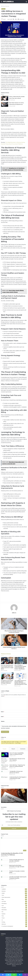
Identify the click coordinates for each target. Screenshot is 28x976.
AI (2, 920)
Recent (13, 748)
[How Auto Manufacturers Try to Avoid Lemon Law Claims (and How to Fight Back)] (7, 660)
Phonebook (4, 903)
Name (2, 711)
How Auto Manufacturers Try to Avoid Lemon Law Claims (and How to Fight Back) (7, 667)
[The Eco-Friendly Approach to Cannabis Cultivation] (4, 861)
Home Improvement (6, 897)
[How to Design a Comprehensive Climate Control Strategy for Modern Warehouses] (21, 660)
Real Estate (4, 909)
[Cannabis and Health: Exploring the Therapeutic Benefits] (4, 878)
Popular (4, 748)
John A (4, 19)
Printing (3, 922)
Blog (3, 899)
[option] (14, 796)
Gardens (3, 913)
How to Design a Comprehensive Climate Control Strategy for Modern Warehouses (20, 667)
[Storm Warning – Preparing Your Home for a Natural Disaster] (5, 767)
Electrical (4, 924)
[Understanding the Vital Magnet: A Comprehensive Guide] (5, 778)
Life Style (4, 901)
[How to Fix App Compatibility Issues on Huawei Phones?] (5, 754)
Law (3, 905)
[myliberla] (8, 1)
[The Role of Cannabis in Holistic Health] (4, 872)
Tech (3, 895)
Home (3, 6)
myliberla (4, 889)
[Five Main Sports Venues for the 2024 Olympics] (5, 760)
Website (2, 721)
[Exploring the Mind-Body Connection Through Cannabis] (4, 867)
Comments (22, 748)
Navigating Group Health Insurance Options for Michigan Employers (7, 682)
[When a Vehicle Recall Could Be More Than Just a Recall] (4, 98)
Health (3, 893)
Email (2, 716)
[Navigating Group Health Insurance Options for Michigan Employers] (7, 675)
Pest (3, 915)
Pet (2, 911)
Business (7, 6)
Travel (3, 917)
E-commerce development (7, 926)
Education (4, 907)
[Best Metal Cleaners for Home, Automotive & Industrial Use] (4, 104)
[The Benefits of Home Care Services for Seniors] (5, 773)
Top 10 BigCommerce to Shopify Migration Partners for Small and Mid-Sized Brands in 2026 (21, 682)
